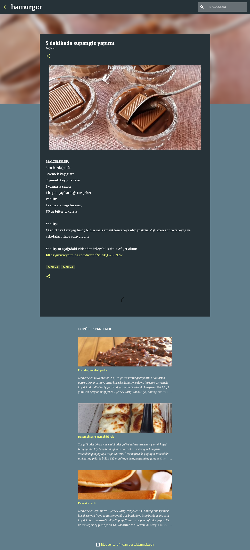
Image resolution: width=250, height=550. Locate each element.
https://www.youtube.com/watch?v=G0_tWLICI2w (84, 255)
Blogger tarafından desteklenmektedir (127, 544)
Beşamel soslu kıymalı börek (96, 436)
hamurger (26, 7)
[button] (48, 56)
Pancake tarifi (87, 503)
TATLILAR (67, 267)
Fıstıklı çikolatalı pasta (92, 370)
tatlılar (52, 267)
